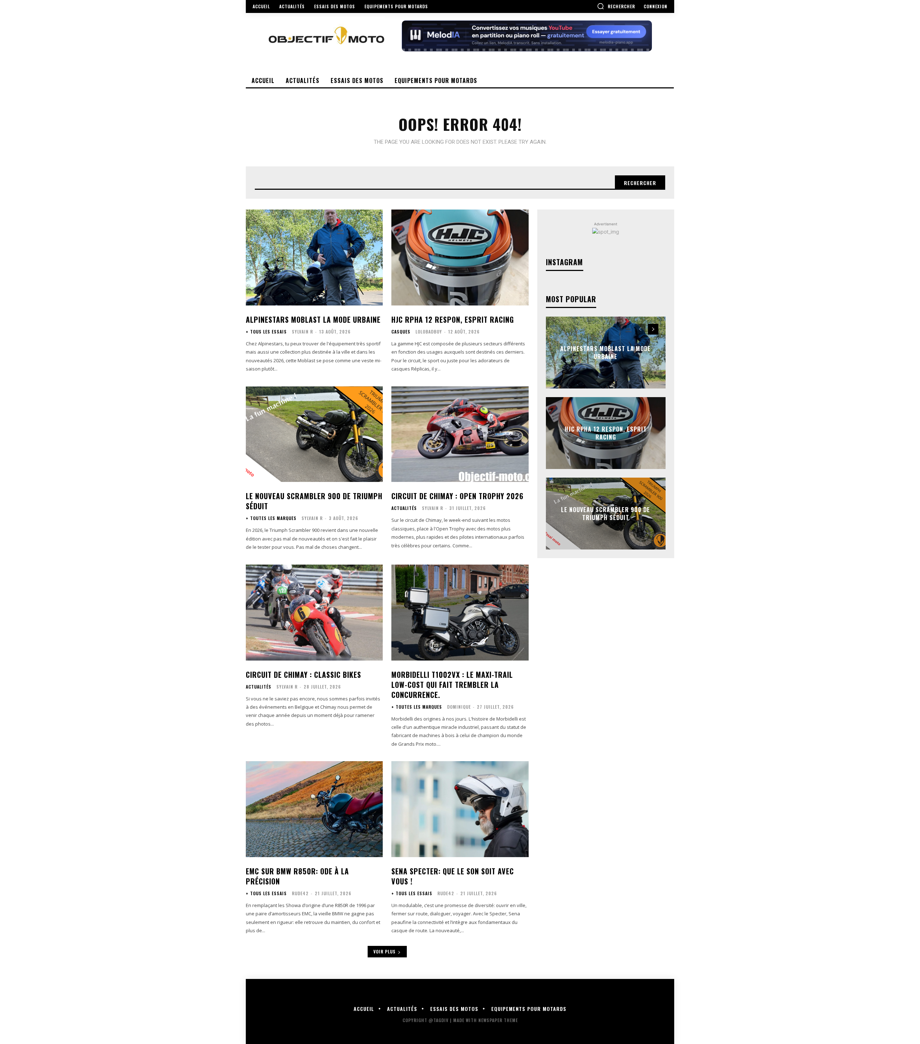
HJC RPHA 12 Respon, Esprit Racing (452, 319)
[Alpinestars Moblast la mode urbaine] (314, 257)
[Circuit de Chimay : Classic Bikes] (314, 613)
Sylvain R (302, 331)
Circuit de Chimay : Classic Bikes (303, 674)
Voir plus (384, 951)
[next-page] (653, 329)
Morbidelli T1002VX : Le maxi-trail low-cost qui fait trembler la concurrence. (452, 684)
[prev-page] (640, 329)
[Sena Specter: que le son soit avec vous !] (459, 809)
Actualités (404, 508)
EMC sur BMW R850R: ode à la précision (297, 876)
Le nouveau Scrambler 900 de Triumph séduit (314, 501)
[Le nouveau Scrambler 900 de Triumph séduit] (314, 434)
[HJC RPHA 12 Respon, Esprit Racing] (459, 257)
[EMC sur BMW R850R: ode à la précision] (314, 809)
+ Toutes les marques (271, 518)
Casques (400, 332)
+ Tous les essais (266, 332)
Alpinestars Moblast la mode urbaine (313, 319)
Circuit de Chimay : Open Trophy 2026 (457, 496)
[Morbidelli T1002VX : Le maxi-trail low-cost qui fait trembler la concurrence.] (459, 613)
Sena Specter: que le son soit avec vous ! (452, 876)
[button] (616, 6)
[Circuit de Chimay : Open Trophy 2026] (459, 434)
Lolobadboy (428, 331)
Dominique (459, 707)
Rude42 (300, 893)
